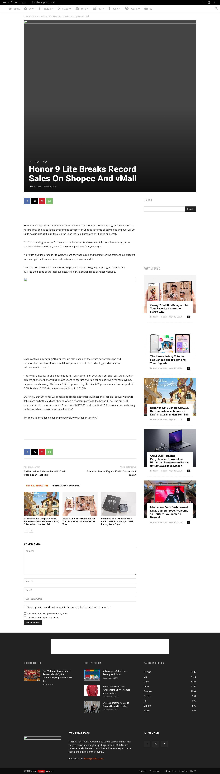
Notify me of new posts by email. (43, 617)
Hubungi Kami (170, 771)
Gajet (45, 161)
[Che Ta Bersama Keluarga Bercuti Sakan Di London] (92, 707)
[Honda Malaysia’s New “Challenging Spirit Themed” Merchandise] (92, 690)
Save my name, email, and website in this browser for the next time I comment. (68, 607)
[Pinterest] (42, 201)
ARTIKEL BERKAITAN (37, 485)
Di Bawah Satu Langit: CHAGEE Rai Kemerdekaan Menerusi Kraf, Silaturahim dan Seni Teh (41, 521)
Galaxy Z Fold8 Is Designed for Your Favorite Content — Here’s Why (79, 521)
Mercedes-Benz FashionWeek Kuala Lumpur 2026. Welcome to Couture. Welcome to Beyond (169, 512)
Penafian (183, 771)
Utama (27, 16)
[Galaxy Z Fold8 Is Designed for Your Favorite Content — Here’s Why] (80, 504)
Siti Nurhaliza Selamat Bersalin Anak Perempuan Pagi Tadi (45, 473)
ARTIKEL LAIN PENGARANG (66, 485)
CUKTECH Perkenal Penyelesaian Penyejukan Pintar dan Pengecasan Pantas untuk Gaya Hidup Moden (169, 460)
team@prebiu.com (93, 758)
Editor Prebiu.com (158, 317)
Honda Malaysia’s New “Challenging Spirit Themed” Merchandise (117, 689)
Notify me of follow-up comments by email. (47, 613)
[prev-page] (26, 531)
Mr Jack (37, 186)
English (38, 161)
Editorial (143, 771)
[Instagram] (209, 2)
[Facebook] (203, 2)
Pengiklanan (155, 771)
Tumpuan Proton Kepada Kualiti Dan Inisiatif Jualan (111, 473)
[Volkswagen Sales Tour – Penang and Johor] (92, 675)
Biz (34, 16)
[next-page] (31, 531)
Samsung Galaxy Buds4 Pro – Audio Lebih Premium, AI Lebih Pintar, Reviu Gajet (117, 521)
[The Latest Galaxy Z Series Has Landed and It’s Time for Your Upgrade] (170, 345)
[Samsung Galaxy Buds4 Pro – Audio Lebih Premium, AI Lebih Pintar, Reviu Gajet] (118, 504)
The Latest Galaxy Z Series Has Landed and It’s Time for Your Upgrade (168, 360)
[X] (214, 2)
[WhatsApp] (49, 201)
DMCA (193, 771)
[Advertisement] (80, 215)
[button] (216, 8)
